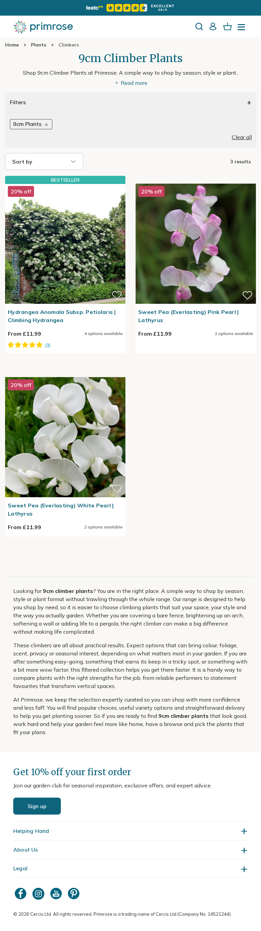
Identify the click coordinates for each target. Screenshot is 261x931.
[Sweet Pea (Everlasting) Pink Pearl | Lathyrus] (196, 179)
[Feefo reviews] (130, 8)
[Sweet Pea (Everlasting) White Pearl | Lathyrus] (65, 373)
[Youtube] (57, 893)
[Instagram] (39, 893)
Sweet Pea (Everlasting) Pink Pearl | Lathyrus (188, 316)
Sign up (37, 806)
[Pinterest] (74, 893)
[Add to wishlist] (117, 295)
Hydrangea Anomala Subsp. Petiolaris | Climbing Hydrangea (62, 316)
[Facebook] (21, 893)
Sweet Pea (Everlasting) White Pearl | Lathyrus (61, 509)
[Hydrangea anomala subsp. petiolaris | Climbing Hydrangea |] (65, 244)
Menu (242, 29)
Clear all (242, 137)
